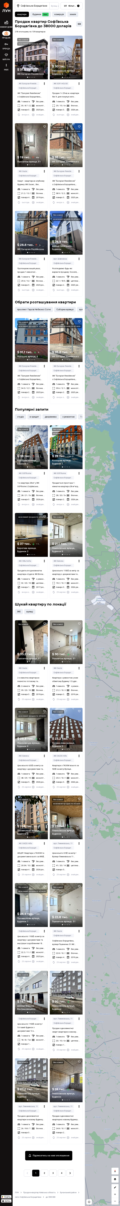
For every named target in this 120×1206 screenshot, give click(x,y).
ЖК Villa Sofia (25, 561)
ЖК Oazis (23, 171)
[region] (102, 603)
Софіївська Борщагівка (29, 88)
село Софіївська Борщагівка (28, 1197)
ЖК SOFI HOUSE (61, 83)
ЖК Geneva (59, 561)
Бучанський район (68, 1192)
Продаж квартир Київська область (39, 1192)
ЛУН (17, 1192)
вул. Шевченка (60, 259)
